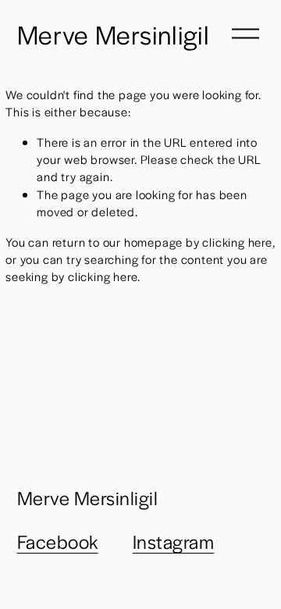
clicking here (237, 241)
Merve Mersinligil (113, 34)
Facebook (57, 541)
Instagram (174, 541)
